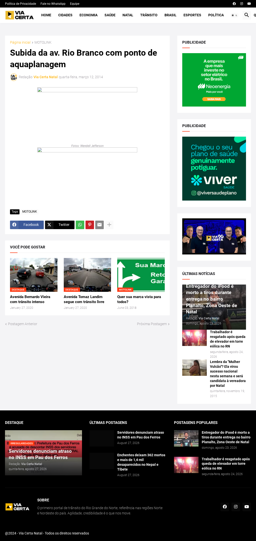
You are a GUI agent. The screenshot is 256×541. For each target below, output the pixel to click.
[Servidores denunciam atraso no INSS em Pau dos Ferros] (102, 438)
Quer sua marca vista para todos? (139, 299)
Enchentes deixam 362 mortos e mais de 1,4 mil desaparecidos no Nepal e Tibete (141, 462)
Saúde (110, 15)
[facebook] (234, 4)
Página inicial (20, 42)
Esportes (192, 15)
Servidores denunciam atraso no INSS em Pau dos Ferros (140, 434)
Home (46, 15)
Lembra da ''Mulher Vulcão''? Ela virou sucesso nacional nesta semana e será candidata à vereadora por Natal (228, 374)
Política (216, 15)
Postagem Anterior (22, 324)
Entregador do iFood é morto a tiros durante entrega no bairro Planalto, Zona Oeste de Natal (226, 437)
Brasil (170, 15)
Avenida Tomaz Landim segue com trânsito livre (84, 299)
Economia (89, 15)
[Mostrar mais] (109, 225)
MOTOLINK (43, 42)
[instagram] (241, 4)
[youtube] (249, 4)
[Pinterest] (90, 225)
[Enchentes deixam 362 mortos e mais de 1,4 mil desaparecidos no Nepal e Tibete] (102, 461)
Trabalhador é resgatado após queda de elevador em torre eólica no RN (228, 339)
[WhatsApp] (80, 225)
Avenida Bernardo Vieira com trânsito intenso (30, 299)
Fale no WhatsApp (53, 4)
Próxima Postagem (152, 324)
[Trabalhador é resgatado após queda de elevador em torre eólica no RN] (194, 338)
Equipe (74, 4)
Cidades (65, 15)
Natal (127, 15)
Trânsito (149, 15)
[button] (234, 15)
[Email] (99, 225)
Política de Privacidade (20, 4)
